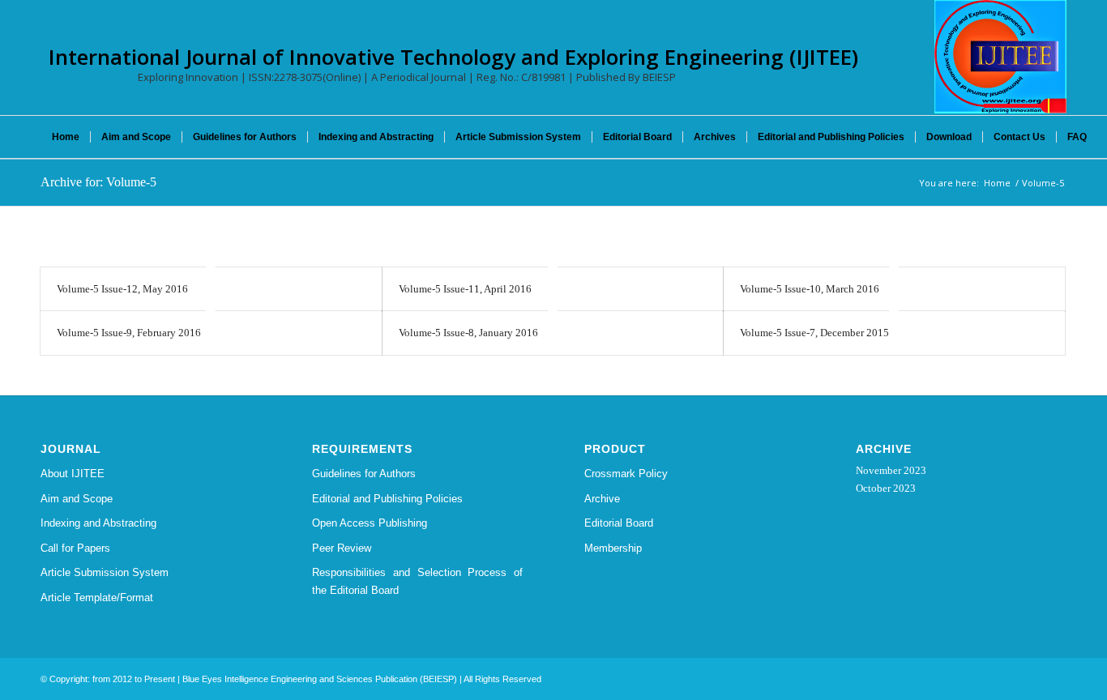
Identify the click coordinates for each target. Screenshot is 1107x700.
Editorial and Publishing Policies (387, 499)
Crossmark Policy (626, 473)
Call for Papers (75, 548)
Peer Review (341, 548)
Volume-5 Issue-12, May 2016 (122, 289)
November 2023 (891, 470)
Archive (602, 499)
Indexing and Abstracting (98, 523)
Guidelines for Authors (364, 473)
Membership (613, 548)
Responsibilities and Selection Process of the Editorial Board (417, 580)
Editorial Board (618, 523)
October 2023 (886, 488)
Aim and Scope (77, 499)
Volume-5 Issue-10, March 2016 (809, 289)
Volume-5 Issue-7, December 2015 (814, 333)
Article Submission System (105, 572)
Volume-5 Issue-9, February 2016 (129, 333)
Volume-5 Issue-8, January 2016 (468, 333)
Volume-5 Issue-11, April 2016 (465, 289)
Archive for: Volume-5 (98, 182)
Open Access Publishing (369, 523)
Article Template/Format (97, 597)
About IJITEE (73, 473)
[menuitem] (65, 137)
